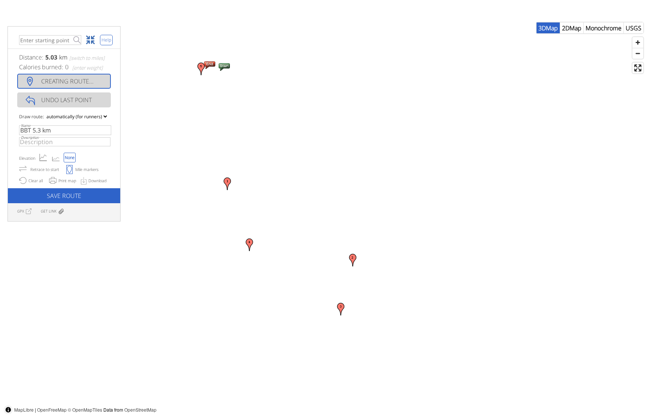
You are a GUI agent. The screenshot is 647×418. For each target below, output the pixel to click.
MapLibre (24, 409)
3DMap (548, 28)
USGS (633, 28)
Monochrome (604, 28)
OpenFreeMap (52, 409)
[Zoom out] (637, 53)
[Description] (64, 142)
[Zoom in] (637, 42)
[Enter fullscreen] (637, 67)
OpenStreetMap (140, 409)
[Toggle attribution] (8, 409)
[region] (323, 218)
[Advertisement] (510, 401)
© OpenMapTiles (85, 409)
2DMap (571, 28)
